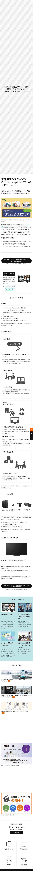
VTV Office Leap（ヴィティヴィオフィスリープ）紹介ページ (10, 288)
